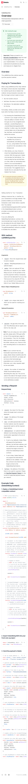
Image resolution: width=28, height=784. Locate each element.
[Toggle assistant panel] (23, 2)
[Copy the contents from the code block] (22, 242)
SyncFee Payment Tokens (13, 473)
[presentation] (14, 246)
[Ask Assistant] (24, 242)
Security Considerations (11, 57)
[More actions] (26, 2)
